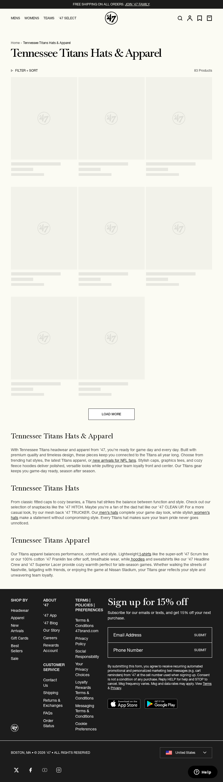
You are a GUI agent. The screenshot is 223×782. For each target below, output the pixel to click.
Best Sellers (17, 648)
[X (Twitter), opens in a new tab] (16, 770)
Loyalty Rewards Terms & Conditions (84, 690)
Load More (111, 414)
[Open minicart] (209, 18)
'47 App (50, 615)
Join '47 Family (137, 4)
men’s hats (108, 512)
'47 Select (67, 18)
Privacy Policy (81, 641)
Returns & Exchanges (53, 703)
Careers (50, 637)
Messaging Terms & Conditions (84, 711)
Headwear (20, 610)
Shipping (50, 692)
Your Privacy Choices (82, 669)
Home (15, 43)
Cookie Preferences (86, 726)
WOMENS (31, 18)
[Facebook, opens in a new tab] (30, 770)
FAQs (47, 713)
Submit (200, 635)
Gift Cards (19, 638)
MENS (15, 18)
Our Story (51, 630)
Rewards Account (51, 648)
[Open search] (180, 18)
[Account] (190, 18)
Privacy (116, 688)
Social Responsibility (87, 654)
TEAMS (49, 18)
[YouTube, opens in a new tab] (44, 770)
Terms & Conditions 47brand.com (86, 625)
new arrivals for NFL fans (114, 460)
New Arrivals (17, 628)
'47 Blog (50, 622)
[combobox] (186, 752)
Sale (14, 658)
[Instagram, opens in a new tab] (58, 770)
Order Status (48, 723)
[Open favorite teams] (199, 18)
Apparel (17, 617)
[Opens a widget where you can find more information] (203, 772)
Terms (207, 684)
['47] (111, 18)
